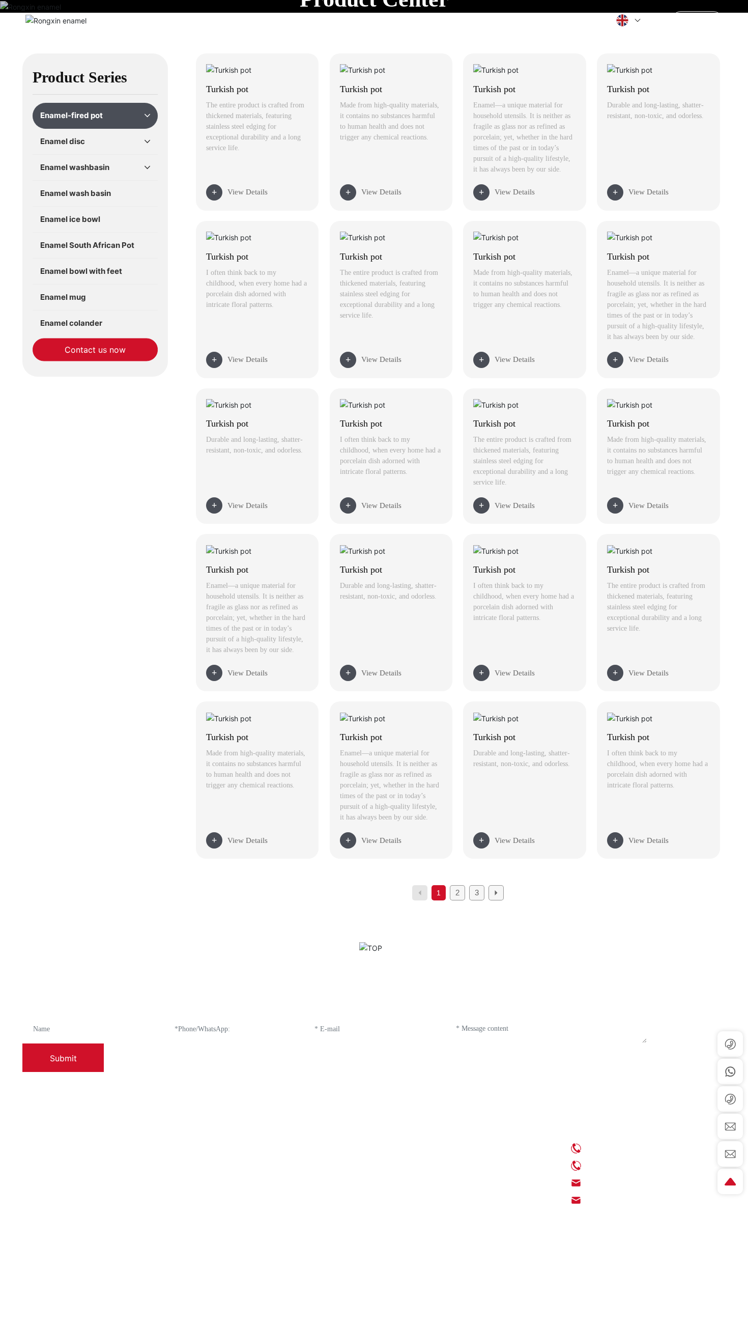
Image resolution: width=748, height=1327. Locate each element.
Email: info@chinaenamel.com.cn (638, 1182)
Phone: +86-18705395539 (626, 1165)
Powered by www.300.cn (578, 1311)
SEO (532, 1311)
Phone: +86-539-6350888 (625, 1148)
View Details (247, 192)
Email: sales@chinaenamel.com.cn (639, 1200)
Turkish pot (227, 89)
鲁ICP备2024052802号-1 (377, 1311)
